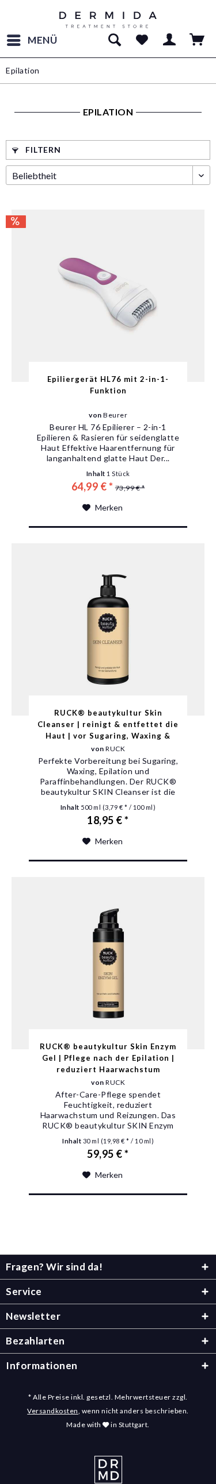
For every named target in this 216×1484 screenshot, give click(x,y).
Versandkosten (52, 1410)
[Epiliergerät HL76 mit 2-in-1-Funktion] (108, 296)
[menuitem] (31, 40)
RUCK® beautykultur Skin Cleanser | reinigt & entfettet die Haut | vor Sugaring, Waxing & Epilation (108, 724)
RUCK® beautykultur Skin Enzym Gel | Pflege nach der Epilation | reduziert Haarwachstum (108, 1058)
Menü (43, 40)
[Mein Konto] (169, 40)
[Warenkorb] (197, 40)
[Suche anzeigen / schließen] (114, 40)
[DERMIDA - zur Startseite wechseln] (108, 20)
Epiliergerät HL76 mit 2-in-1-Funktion (108, 384)
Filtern (42, 149)
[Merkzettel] (141, 40)
